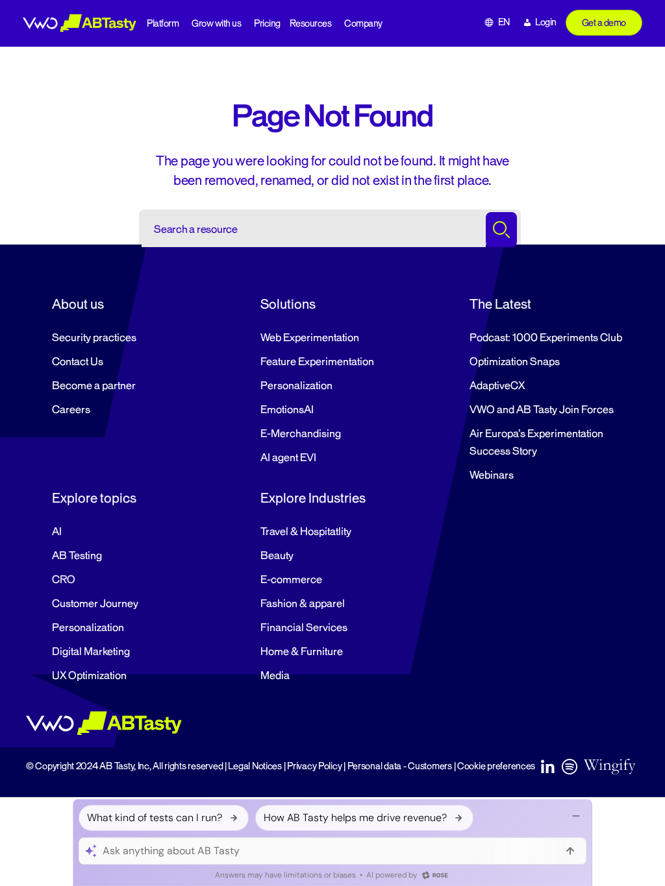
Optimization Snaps (515, 362)
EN (504, 22)
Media (275, 676)
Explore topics (94, 498)
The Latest (500, 304)
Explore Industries (313, 498)
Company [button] (363, 24)
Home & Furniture (301, 652)
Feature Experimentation (317, 362)
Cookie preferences (496, 766)
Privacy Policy (314, 766)
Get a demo (604, 23)
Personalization (296, 386)
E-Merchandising (300, 434)
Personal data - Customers (399, 766)
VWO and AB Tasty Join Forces (542, 410)
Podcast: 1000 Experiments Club (546, 338)
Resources (311, 24)
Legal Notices (255, 766)
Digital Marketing (91, 652)
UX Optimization (89, 676)
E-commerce (291, 580)
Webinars (492, 475)
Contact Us (77, 362)
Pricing (267, 24)
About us (78, 304)
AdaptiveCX (497, 386)
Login (546, 22)
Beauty (277, 556)
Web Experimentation (309, 338)
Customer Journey (95, 604)
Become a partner (94, 386)
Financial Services (303, 628)
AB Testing (77, 556)
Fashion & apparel (302, 604)
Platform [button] (163, 24)
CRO (63, 580)
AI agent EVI (288, 458)
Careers (71, 410)
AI (57, 532)
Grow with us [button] (216, 24)
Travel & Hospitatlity (305, 532)
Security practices (94, 338)
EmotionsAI (287, 410)
